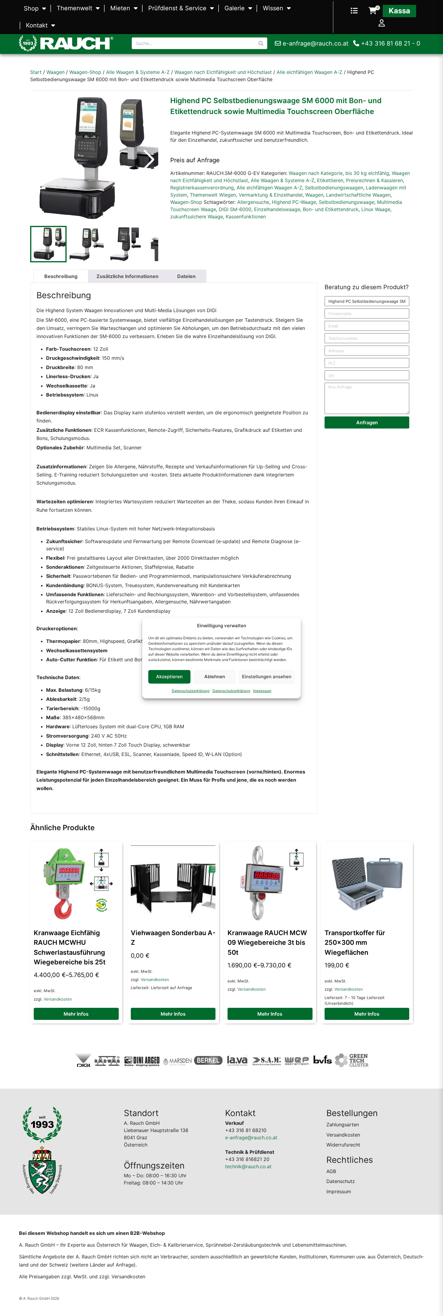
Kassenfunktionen (246, 217)
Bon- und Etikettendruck (331, 209)
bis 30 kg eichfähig (367, 173)
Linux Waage (375, 209)
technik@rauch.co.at (248, 1166)
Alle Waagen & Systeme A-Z (138, 72)
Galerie (235, 8)
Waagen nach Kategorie (316, 173)
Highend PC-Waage (294, 202)
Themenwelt (74, 8)
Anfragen (367, 422)
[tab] (60, 276)
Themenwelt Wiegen (213, 195)
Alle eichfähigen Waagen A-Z (309, 72)
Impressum (262, 690)
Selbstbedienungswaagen (334, 188)
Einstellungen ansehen (266, 676)
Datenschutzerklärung (190, 690)
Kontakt (37, 25)
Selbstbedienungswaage (346, 202)
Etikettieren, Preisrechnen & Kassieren (360, 180)
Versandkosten (58, 999)
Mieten (120, 8)
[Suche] (261, 43)
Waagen (55, 72)
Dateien (186, 276)
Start (36, 72)
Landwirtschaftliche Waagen (358, 195)
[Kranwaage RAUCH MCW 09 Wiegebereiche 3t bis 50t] (270, 883)
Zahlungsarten (342, 1124)
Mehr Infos (76, 1014)
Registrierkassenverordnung (202, 188)
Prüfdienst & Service (177, 8)
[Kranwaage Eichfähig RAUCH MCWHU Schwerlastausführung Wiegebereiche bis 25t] (76, 883)
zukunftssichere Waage (196, 217)
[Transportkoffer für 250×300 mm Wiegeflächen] (367, 883)
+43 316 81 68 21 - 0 (389, 43)
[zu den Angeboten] (354, 11)
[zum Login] (382, 23)
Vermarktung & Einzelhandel (271, 195)
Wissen (273, 8)
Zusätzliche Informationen (127, 276)
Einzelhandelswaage (277, 209)
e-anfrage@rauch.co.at (314, 43)
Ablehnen (214, 676)
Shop (31, 8)
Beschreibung (60, 276)
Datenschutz (340, 1181)
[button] (149, 159)
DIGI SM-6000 (235, 209)
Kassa (399, 10)
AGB (331, 1171)
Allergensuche (253, 202)
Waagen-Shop (85, 72)
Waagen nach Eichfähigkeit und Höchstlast (223, 72)
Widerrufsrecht (343, 1145)
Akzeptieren (169, 676)
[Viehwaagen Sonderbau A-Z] (173, 883)
